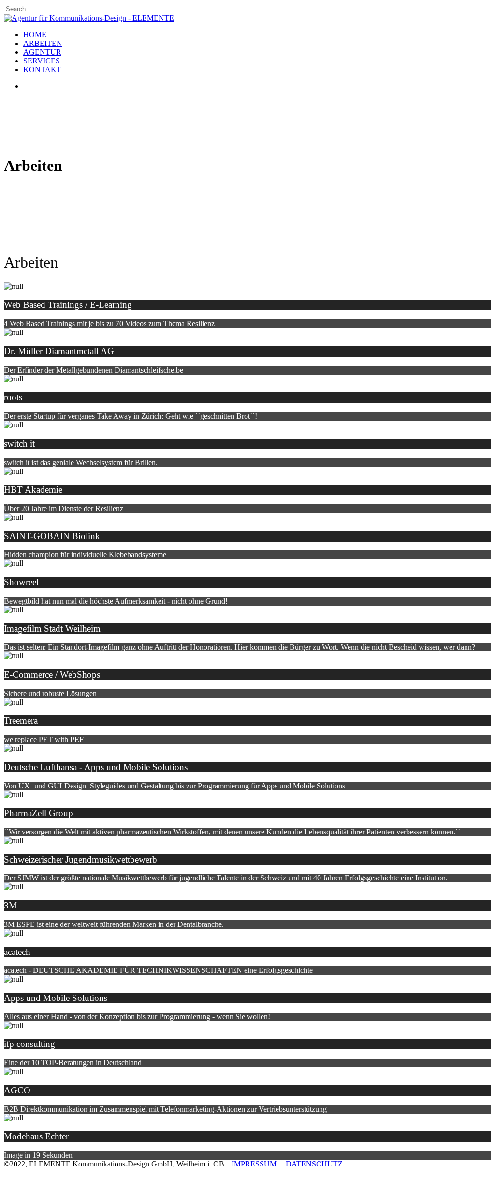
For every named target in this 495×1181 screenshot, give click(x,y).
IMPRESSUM (254, 1164)
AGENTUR (42, 52)
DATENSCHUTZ (314, 1164)
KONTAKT (42, 69)
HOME (34, 34)
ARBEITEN (42, 43)
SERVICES (41, 61)
